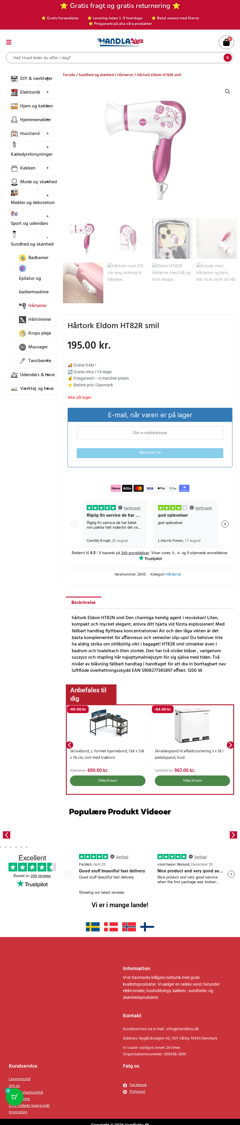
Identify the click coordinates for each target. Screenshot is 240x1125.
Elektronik (30, 92)
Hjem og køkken (36, 106)
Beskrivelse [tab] (83, 603)
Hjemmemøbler (35, 120)
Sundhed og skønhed (32, 244)
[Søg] (228, 58)
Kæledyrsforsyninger (31, 154)
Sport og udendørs (29, 223)
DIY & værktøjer (36, 79)
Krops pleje (39, 333)
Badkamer (38, 258)
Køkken (27, 168)
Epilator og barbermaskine (34, 285)
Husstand (30, 134)
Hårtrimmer (39, 319)
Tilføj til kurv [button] (107, 781)
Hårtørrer (37, 306)
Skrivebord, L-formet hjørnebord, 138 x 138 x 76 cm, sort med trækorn (107, 754)
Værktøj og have (37, 389)
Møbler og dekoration (33, 203)
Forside (69, 75)
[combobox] (115, 58)
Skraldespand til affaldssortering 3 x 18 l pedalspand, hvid (189, 754)
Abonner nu (150, 452)
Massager (38, 347)
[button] (227, 91)
